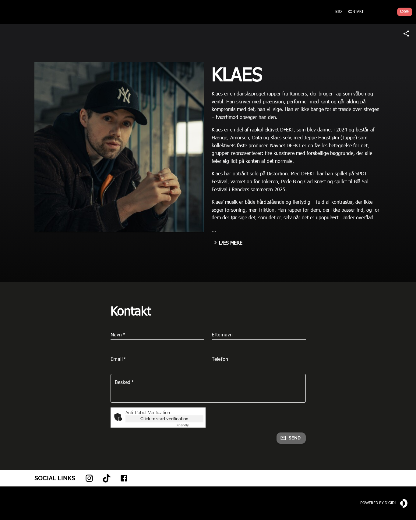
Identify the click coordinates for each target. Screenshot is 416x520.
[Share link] (406, 33)
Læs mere (230, 242)
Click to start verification (164, 418)
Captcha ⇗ (190, 425)
